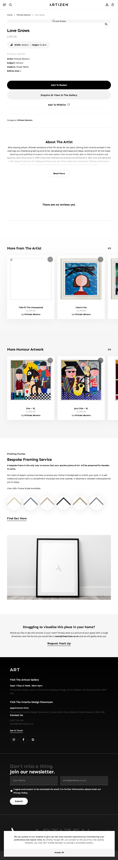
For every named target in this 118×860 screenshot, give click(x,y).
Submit (59, 464)
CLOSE (89, 392)
